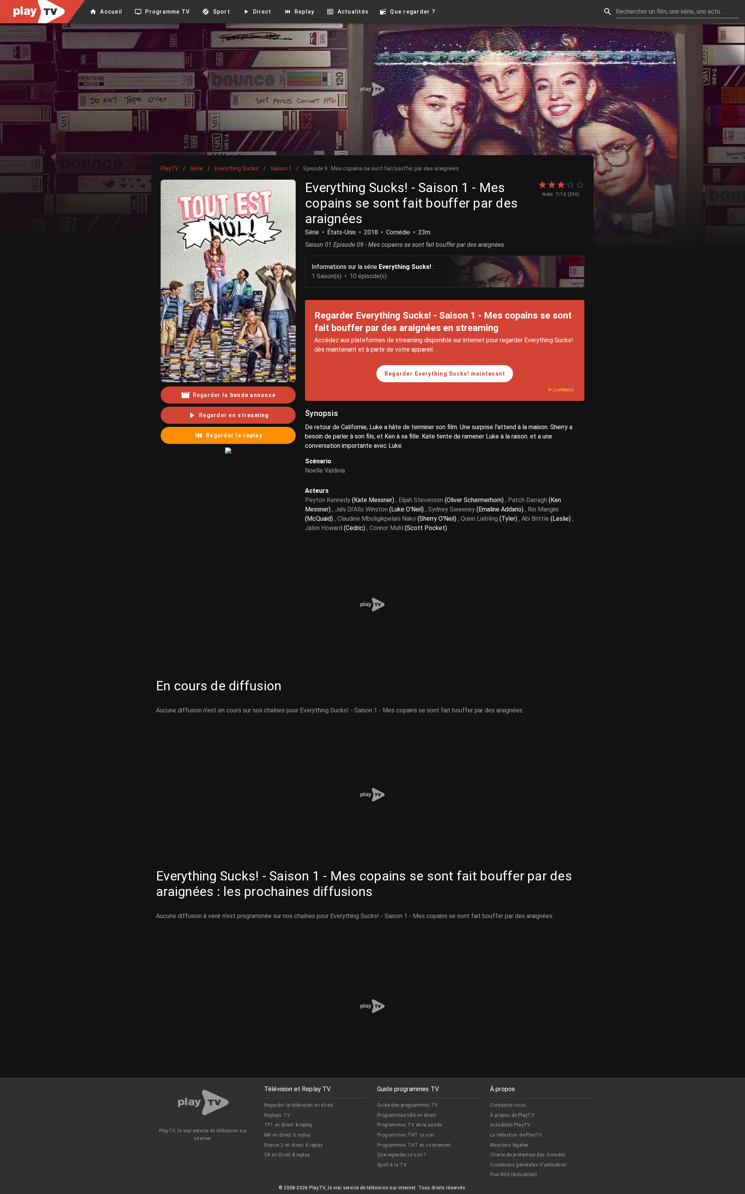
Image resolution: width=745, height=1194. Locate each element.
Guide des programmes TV (407, 1105)
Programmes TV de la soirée (409, 1125)
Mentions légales (509, 1145)
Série (196, 168)
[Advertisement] (372, 89)
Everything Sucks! (237, 168)
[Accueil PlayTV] (203, 1104)
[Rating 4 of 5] (570, 184)
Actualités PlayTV (510, 1125)
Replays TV (277, 1115)
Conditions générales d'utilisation (528, 1165)
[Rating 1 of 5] (542, 184)
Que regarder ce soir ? (401, 1155)
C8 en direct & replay (287, 1155)
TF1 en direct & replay (288, 1125)
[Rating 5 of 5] (579, 184)
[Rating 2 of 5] (551, 184)
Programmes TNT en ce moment (414, 1145)
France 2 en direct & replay (293, 1145)
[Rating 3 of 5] (561, 184)
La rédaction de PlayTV (516, 1135)
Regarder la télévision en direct (299, 1105)
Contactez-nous (508, 1105)
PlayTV (169, 168)
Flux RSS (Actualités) (513, 1174)
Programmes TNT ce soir (406, 1135)
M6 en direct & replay (287, 1135)
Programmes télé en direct (406, 1115)
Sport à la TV (392, 1165)
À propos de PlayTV (512, 1115)
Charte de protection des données (528, 1155)
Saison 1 (281, 168)
